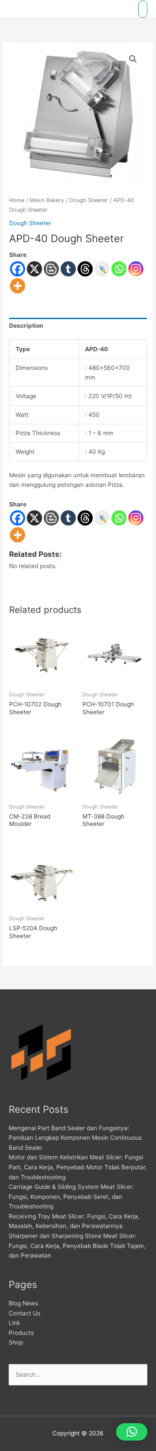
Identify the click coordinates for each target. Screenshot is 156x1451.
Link (14, 1322)
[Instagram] (135, 268)
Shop (16, 1342)
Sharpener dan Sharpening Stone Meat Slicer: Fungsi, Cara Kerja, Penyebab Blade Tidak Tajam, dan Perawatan (77, 1245)
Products (21, 1332)
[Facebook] (17, 268)
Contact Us (24, 1313)
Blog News (23, 1303)
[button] (133, 59)
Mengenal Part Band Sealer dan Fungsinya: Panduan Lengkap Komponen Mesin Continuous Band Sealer (75, 1138)
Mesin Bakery (46, 200)
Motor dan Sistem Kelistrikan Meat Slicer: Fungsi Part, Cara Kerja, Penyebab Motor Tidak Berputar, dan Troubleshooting (78, 1167)
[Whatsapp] (119, 268)
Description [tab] (26, 325)
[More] (17, 285)
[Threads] (85, 268)
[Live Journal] (102, 518)
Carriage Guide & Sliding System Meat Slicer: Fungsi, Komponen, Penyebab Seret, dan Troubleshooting (71, 1196)
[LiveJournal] (102, 268)
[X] (34, 268)
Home (16, 200)
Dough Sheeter (88, 200)
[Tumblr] (68, 268)
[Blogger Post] (51, 268)
